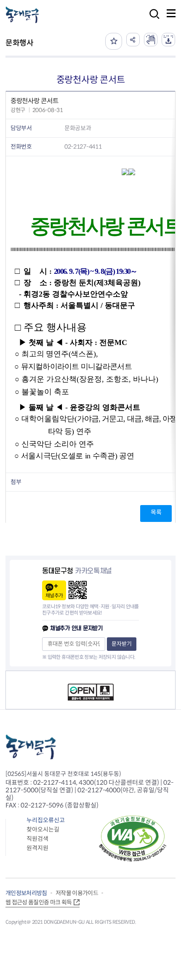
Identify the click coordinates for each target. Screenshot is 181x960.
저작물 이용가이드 (77, 893)
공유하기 (133, 39)
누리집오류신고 (46, 820)
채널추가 (54, 595)
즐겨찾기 (113, 41)
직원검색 (37, 838)
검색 (151, 20)
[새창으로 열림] (150, 39)
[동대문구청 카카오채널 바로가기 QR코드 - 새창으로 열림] (77, 589)
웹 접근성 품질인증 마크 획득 (38, 902)
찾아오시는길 (43, 829)
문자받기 (122, 643)
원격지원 (37, 848)
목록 (156, 512)
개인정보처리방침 (26, 893)
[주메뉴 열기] (171, 13)
